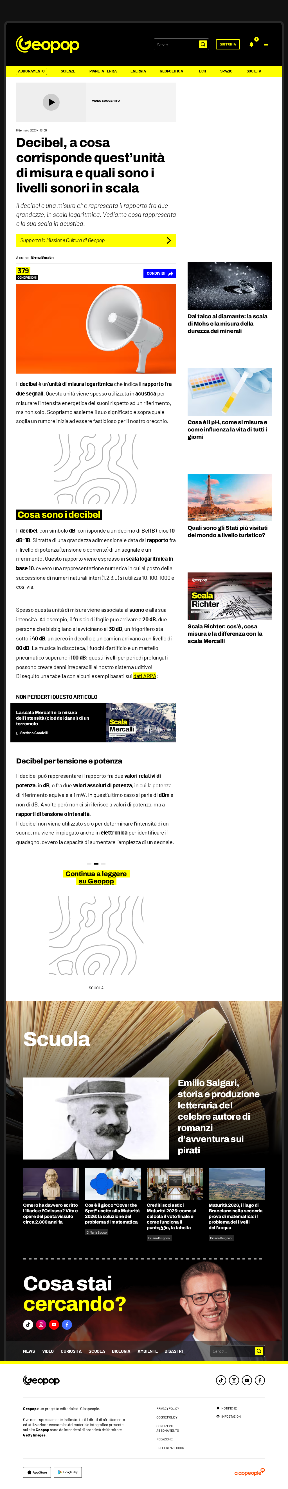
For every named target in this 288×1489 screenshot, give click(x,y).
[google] (68, 1472)
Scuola (97, 1351)
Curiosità (71, 1351)
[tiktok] (221, 1380)
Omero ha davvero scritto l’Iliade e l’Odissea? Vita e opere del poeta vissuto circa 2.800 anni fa (50, 1213)
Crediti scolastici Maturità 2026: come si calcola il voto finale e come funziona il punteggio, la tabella (171, 1216)
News (29, 1351)
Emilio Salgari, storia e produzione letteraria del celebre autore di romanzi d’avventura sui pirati (219, 1116)
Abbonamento (31, 71)
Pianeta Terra (102, 71)
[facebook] (260, 1380)
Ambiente (148, 1351)
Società (254, 71)
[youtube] (247, 1380)
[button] (266, 44)
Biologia (121, 1351)
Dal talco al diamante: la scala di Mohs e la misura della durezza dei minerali (227, 323)
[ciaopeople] (250, 1472)
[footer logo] (75, 1380)
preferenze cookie (171, 1448)
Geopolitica (171, 71)
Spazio (226, 71)
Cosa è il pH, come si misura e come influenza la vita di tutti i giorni (227, 429)
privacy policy (167, 1408)
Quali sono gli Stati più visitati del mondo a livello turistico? (228, 531)
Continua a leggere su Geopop (96, 877)
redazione (164, 1439)
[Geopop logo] (47, 44)
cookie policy (166, 1417)
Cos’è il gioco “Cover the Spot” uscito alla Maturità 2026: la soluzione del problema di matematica (112, 1213)
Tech (201, 71)
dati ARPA (144, 675)
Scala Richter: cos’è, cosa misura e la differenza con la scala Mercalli (225, 633)
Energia (138, 71)
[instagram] (234, 1380)
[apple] (37, 1472)
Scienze (68, 71)
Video (48, 1351)
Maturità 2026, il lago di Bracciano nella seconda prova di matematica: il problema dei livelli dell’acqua (236, 1216)
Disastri (174, 1351)
